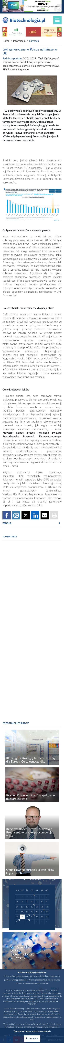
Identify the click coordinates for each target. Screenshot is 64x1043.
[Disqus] (32, 588)
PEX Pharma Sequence (15, 69)
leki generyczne (42, 62)
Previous (11, 879)
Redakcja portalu (12, 58)
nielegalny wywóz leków (45, 66)
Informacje (19, 41)
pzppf (55, 58)
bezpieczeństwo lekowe (16, 66)
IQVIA (47, 58)
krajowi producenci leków (17, 62)
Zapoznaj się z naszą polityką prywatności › (32, 1031)
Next (52, 879)
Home (5, 41)
